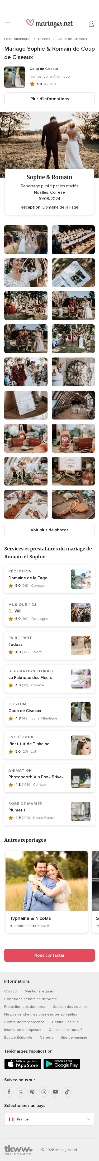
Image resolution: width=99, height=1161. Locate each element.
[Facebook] (9, 1092)
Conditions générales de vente (30, 999)
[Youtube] (55, 1092)
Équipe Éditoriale (18, 1037)
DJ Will (14, 611)
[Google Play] (61, 1068)
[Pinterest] (32, 1092)
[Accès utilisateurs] (91, 23)
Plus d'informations (49, 98)
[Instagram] (44, 1092)
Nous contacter (49, 955)
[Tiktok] (67, 1092)
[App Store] (22, 1068)
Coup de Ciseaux (72, 39)
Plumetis (17, 810)
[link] (47, 892)
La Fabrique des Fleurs (30, 677)
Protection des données (24, 1006)
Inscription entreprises (22, 1029)
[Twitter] (20, 1092)
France (23, 1119)
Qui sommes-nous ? (65, 1029)
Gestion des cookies (70, 1006)
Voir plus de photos (50, 530)
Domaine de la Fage (27, 578)
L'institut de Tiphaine (28, 744)
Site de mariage (74, 1037)
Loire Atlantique (18, 39)
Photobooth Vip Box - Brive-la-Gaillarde (47, 777)
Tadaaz (15, 644)
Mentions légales (39, 991)
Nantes (44, 39)
